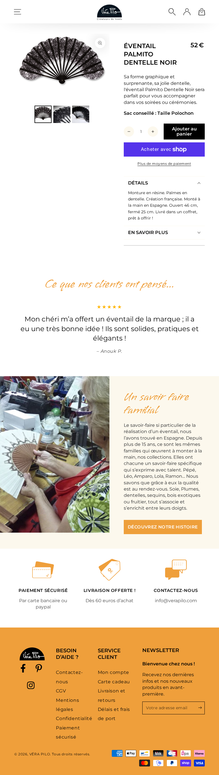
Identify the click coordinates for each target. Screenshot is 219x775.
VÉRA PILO (39, 754)
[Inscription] (201, 708)
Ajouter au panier (184, 131)
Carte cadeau (114, 681)
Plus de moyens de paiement (164, 163)
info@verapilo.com (176, 600)
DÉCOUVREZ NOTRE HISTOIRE (163, 527)
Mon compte (113, 672)
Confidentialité (74, 718)
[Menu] (17, 11)
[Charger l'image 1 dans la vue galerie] (43, 114)
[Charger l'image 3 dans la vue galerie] (80, 114)
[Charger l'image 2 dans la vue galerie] (61, 114)
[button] (172, 11)
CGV (61, 691)
